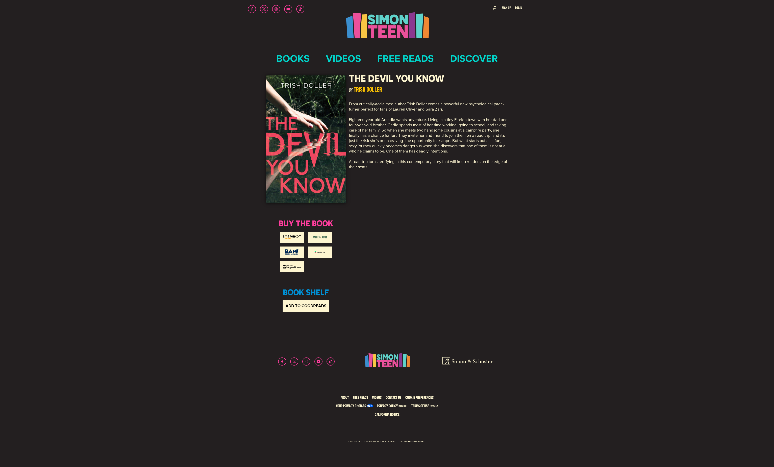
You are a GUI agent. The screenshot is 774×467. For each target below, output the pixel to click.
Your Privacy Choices (351, 405)
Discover (474, 58)
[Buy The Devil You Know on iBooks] (292, 266)
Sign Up (506, 8)
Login (518, 8)
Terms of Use (424, 405)
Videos (343, 58)
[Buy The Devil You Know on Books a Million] (292, 252)
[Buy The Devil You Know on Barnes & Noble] (320, 237)
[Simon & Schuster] (467, 361)
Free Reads (405, 58)
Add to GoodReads (306, 306)
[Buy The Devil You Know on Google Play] (320, 252)
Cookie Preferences (419, 397)
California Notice (387, 414)
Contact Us (393, 397)
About (345, 397)
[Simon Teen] (387, 28)
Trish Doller (368, 89)
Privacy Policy (392, 405)
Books (293, 58)
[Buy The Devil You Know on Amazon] (292, 237)
